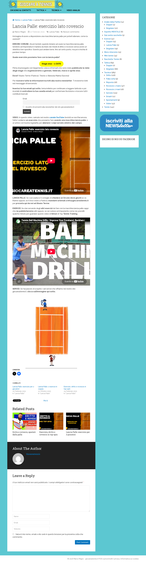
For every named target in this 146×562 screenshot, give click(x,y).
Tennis (107, 107)
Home (17, 20)
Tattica (40, 10)
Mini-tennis (108, 56)
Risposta (109, 82)
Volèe (108, 103)
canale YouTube (56, 117)
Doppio (109, 25)
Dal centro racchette (113, 35)
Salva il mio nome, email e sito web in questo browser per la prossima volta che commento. (48, 535)
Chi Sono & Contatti (20, 10)
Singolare (110, 28)
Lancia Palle (27, 20)
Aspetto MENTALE (112, 32)
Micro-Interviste (111, 52)
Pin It (45, 401)
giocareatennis (33, 454)
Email (25, 99)
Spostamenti (111, 100)
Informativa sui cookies (130, 559)
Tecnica (55, 10)
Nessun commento (71, 32)
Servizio (109, 93)
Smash (109, 96)
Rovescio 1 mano (113, 86)
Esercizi (107, 39)
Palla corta (110, 79)
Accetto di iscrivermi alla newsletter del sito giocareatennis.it (49, 107)
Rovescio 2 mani (113, 89)
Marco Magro (20, 32)
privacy (117, 559)
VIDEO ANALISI (73, 10)
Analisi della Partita (112, 22)
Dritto (108, 75)
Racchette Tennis (111, 59)
